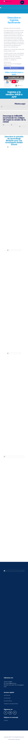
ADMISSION (7, 695)
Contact (6, 720)
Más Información (14, 68)
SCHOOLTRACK (8, 701)
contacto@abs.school (10, 683)
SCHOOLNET (7, 698)
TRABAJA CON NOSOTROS (11, 703)
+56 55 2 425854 (8, 681)
